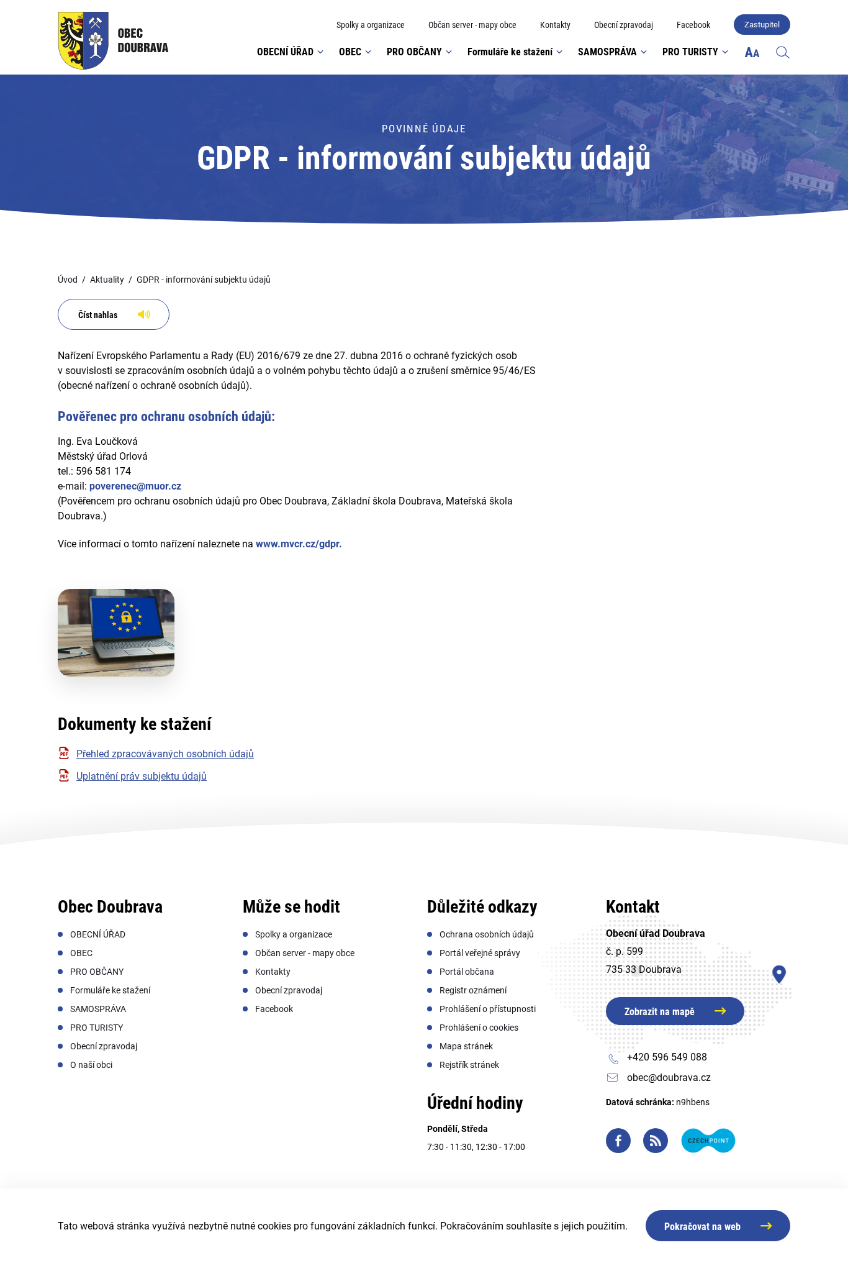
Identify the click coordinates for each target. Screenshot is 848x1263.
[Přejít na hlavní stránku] (113, 41)
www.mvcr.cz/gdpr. (299, 544)
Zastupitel (762, 24)
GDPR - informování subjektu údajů (204, 280)
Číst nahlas (97, 315)
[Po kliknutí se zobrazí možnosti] (752, 52)
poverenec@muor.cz (135, 486)
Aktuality (107, 280)
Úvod (68, 280)
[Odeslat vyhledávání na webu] (770, 89)
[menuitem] (370, 25)
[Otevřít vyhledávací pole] (782, 51)
